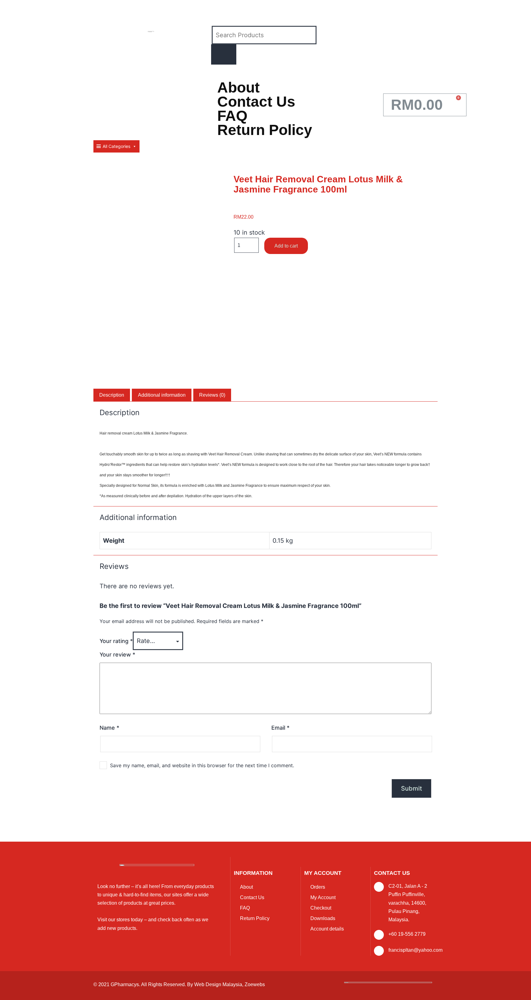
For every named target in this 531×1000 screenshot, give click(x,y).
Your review (117, 654)
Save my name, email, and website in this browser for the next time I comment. (202, 765)
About (238, 88)
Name (109, 727)
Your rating (116, 641)
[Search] (223, 54)
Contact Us (256, 102)
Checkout (320, 908)
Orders (317, 887)
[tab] (111, 395)
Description (111, 395)
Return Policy (264, 130)
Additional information (162, 395)
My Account (323, 897)
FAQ (232, 116)
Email (280, 727)
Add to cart (286, 245)
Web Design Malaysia (218, 984)
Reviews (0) (212, 395)
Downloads (322, 918)
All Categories (116, 146)
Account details (327, 928)
